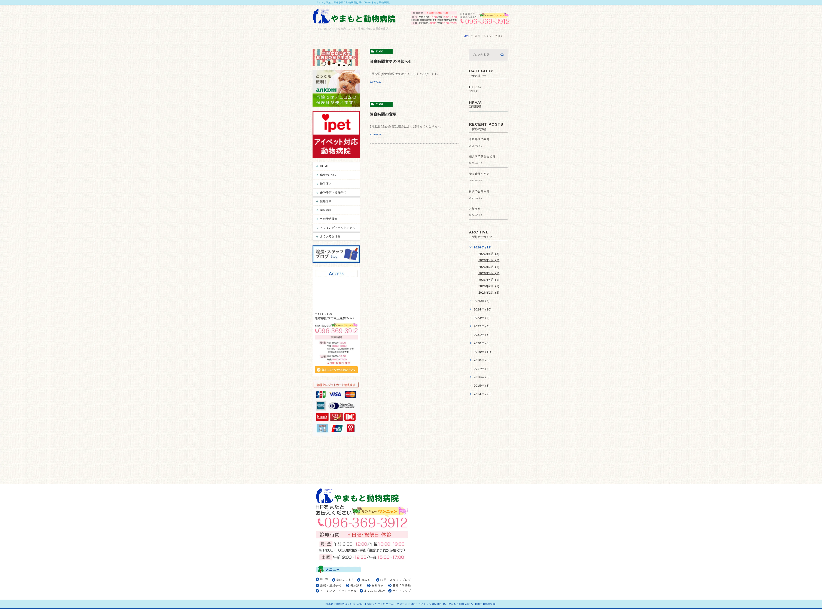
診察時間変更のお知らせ (391, 61)
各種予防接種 (402, 585)
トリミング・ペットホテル (338, 590)
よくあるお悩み (375, 590)
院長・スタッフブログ (395, 579)
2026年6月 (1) (489, 266)
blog (379, 51)
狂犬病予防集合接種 (482, 156)
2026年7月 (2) (489, 260)
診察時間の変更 (383, 114)
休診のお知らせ (479, 191)
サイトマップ (402, 590)
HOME (466, 35)
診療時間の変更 (479, 173)
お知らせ (475, 208)
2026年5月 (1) (489, 273)
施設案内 (367, 579)
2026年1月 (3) (489, 292)
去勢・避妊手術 (330, 585)
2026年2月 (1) (489, 286)
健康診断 (356, 585)
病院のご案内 (345, 579)
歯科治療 (378, 585)
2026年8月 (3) (489, 253)
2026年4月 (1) (489, 279)
